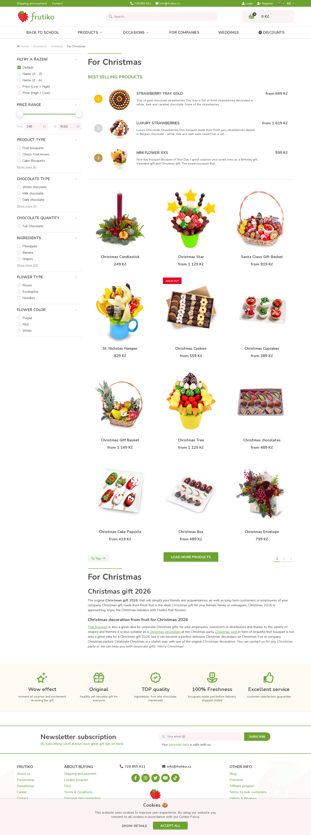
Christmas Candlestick (120, 256)
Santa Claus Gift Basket (262, 256)
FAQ (67, 786)
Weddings (228, 32)
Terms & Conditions (78, 792)
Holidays (57, 46)
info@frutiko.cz (170, 3)
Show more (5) (27, 167)
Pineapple (29, 246)
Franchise (236, 780)
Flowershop (25, 780)
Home (25, 46)
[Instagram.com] (145, 778)
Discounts (274, 32)
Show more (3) (27, 206)
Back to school (42, 32)
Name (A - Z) (32, 74)
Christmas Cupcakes (262, 348)
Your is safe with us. (186, 744)
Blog (233, 773)
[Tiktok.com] (175, 778)
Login (249, 3)
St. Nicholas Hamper (120, 348)
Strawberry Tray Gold (159, 93)
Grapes (27, 259)
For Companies (184, 32)
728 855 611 (142, 3)
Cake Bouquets (33, 160)
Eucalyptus (30, 291)
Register (267, 3)
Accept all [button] (170, 826)
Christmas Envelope (262, 531)
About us (23, 773)
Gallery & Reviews (243, 798)
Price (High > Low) (36, 93)
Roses (27, 285)
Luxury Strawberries (158, 123)
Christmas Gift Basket (120, 440)
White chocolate (34, 187)
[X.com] (155, 778)
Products (88, 32)
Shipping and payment (32, 3)
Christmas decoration (165, 632)
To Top (96, 558)
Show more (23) (27, 265)
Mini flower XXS (152, 152)
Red (25, 324)
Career (22, 792)
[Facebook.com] (135, 778)
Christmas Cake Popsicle (120, 531)
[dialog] (155, 817)
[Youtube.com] (165, 778)
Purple (27, 318)
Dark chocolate (33, 199)
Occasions (134, 32)
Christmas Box (191, 531)
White (27, 330)
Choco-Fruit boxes (36, 154)
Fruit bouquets (33, 148)
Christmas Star (191, 256)
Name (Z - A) (32, 80)
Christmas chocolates (262, 440)
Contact (57, 3)
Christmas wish (226, 632)
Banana (27, 252)
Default (27, 67)
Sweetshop (25, 786)
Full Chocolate (32, 226)
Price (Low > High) (36, 86)
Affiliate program (242, 786)
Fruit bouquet (97, 627)
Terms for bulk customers (248, 792)
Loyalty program (76, 780)
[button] (134, 826)
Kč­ (289, 3)
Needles (28, 298)
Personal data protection (82, 798)
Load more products (191, 557)
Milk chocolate (33, 193)
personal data (179, 744)
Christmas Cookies (191, 348)
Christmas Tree (191, 440)
